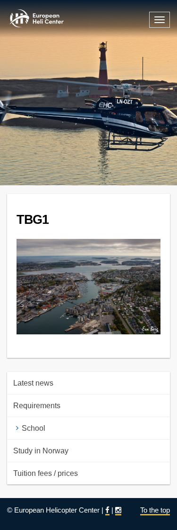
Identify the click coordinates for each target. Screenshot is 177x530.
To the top (155, 510)
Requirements (36, 406)
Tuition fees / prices (45, 473)
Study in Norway (40, 451)
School (33, 428)
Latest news (33, 383)
